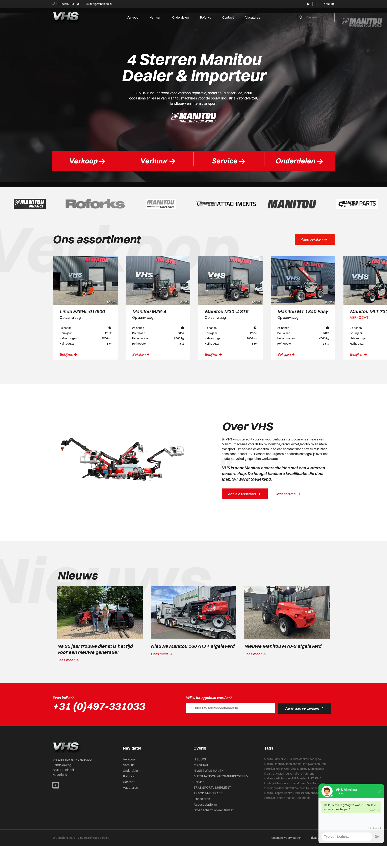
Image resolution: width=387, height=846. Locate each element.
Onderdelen (180, 17)
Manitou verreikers (290, 773)
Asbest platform (205, 804)
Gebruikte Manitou (296, 769)
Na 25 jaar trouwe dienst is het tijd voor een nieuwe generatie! (95, 649)
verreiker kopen (274, 769)
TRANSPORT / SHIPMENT (212, 787)
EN (316, 4)
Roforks (205, 17)
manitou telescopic (298, 798)
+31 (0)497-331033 (68, 4)
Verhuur (155, 17)
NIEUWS (200, 759)
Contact (228, 17)
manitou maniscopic (288, 764)
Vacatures (252, 17)
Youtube (329, 4)
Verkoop (132, 17)
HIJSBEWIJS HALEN (209, 771)
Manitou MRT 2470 (296, 793)
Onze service (287, 493)
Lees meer (68, 660)
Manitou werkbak (288, 788)
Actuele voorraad (244, 493)
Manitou (269, 764)
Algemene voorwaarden (286, 838)
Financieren (202, 799)
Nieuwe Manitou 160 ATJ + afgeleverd (192, 646)
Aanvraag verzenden (304, 708)
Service (199, 782)
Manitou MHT (287, 778)
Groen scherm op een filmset (214, 810)
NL (308, 4)
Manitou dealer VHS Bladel (281, 759)
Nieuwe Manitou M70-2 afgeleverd (282, 646)
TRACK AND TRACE (208, 793)
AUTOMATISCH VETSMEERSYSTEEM (221, 776)
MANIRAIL (201, 765)
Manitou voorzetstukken (290, 783)
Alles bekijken (314, 239)
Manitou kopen (273, 793)
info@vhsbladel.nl (100, 4)
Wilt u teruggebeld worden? (209, 697)
